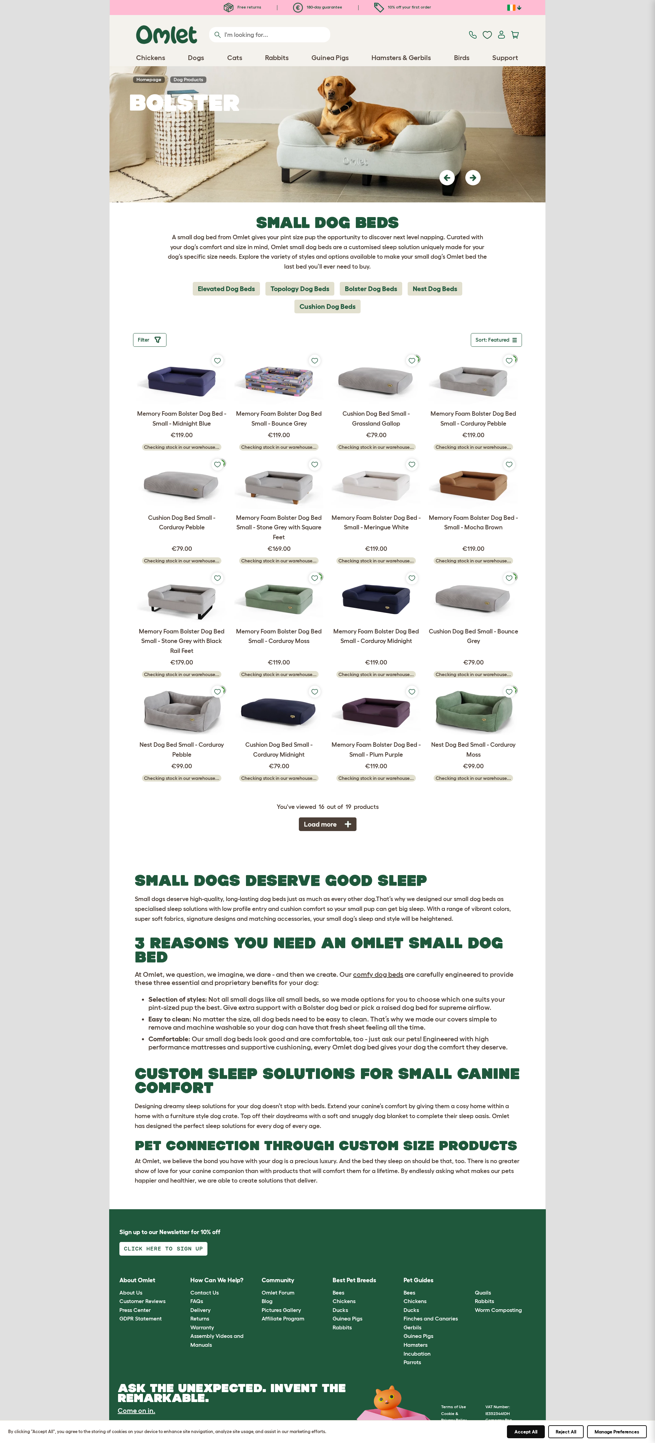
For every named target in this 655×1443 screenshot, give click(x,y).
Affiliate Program (283, 1318)
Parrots (412, 1362)
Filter (144, 340)
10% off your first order (409, 7)
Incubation (417, 1354)
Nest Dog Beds (435, 288)
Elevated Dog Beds (226, 288)
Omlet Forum (278, 1292)
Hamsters (415, 1345)
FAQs (196, 1301)
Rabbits (342, 1327)
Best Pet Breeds (354, 1280)
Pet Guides (419, 1280)
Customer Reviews (142, 1301)
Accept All (525, 1431)
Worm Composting (498, 1310)
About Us (130, 1292)
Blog (267, 1301)
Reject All (566, 1431)
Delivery (200, 1310)
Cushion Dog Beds (327, 306)
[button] (447, 177)
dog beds (273, 899)
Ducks (340, 1310)
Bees (338, 1292)
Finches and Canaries (431, 1318)
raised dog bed (404, 1007)
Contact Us (204, 1292)
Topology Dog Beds (300, 288)
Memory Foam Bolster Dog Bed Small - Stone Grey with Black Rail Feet (181, 641)
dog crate (223, 1116)
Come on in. (136, 1410)
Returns (199, 1318)
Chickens (344, 1301)
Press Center (135, 1310)
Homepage (148, 79)
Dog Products (188, 79)
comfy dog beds (378, 974)
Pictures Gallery (281, 1310)
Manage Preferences (617, 1431)
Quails (483, 1292)
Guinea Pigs (347, 1318)
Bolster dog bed (327, 1007)
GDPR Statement (140, 1318)
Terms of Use (453, 1406)
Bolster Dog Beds (371, 288)
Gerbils (412, 1327)
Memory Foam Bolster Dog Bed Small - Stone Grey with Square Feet (279, 527)
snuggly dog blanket (380, 1116)
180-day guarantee (324, 7)
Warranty (202, 1327)
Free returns (248, 7)
